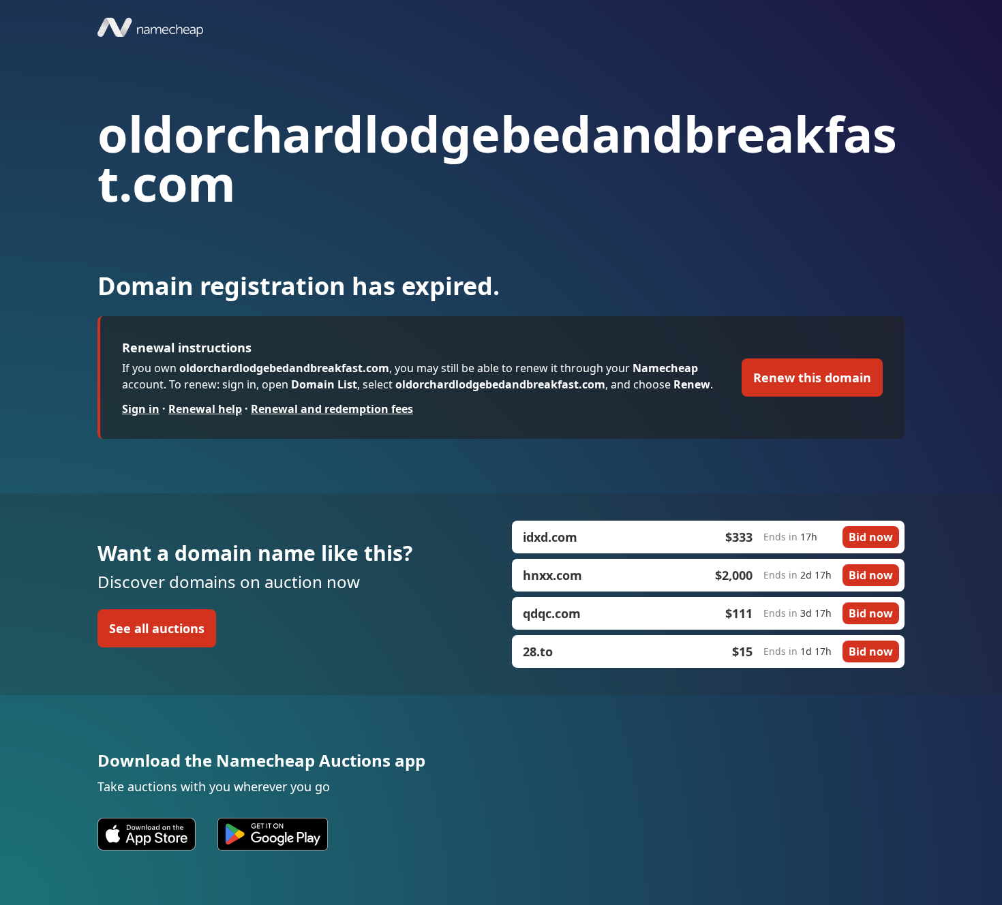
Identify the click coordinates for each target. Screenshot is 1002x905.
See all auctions (156, 628)
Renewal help (205, 408)
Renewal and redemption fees (332, 408)
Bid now (871, 537)
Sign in (141, 408)
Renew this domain (812, 377)
